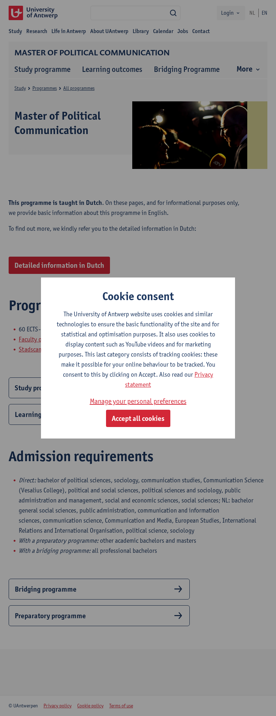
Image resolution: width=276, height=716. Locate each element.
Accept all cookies (138, 418)
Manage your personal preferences (138, 401)
